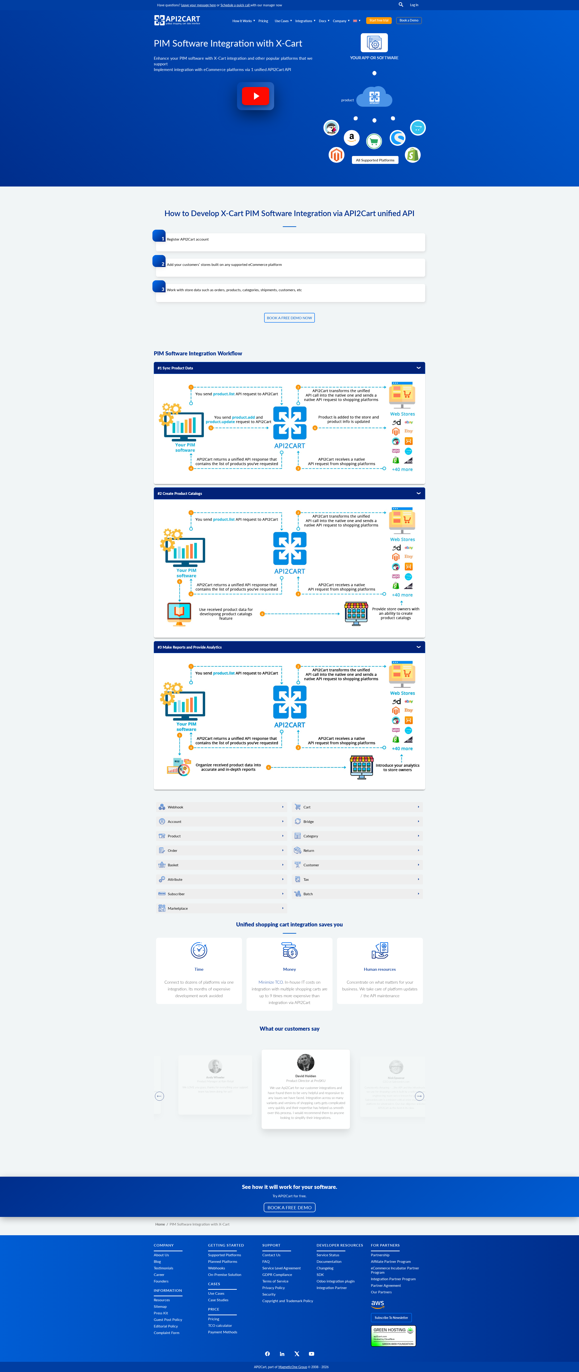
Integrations (303, 21)
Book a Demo (409, 20)
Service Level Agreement (281, 1268)
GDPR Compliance (277, 1274)
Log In (414, 5)
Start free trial (379, 20)
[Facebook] (267, 1355)
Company (339, 21)
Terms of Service (275, 1281)
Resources (162, 1300)
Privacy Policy (273, 1287)
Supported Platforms (224, 1255)
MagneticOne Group (292, 1367)
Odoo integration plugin (336, 1281)
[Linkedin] (282, 1355)
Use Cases (282, 21)
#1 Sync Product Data (175, 368)
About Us (161, 1255)
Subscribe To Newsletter (391, 1318)
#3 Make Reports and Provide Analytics (190, 647)
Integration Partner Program (393, 1279)
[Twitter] (297, 1355)
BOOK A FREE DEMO (290, 1207)
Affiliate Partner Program (391, 1261)
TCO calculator (220, 1325)
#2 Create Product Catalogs (180, 493)
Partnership (380, 1255)
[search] (401, 7)
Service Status (328, 1255)
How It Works (242, 21)
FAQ (266, 1261)
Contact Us (271, 1255)
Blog (157, 1261)
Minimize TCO (271, 982)
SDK (320, 1274)
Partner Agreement (386, 1285)
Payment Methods (222, 1332)
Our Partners (381, 1292)
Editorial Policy (166, 1326)
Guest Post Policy (168, 1319)
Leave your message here (198, 5)
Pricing (263, 21)
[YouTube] (311, 1355)
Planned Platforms (222, 1261)
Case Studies (218, 1300)
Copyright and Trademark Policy (287, 1301)
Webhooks (216, 1268)
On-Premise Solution (224, 1274)
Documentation (329, 1261)
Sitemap (160, 1306)
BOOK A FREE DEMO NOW (289, 318)
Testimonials (163, 1268)
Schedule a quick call (235, 5)
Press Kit (161, 1313)
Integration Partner (332, 1287)
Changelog (325, 1268)
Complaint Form (166, 1332)
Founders (161, 1281)
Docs (322, 21)
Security (268, 1294)
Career (159, 1274)
